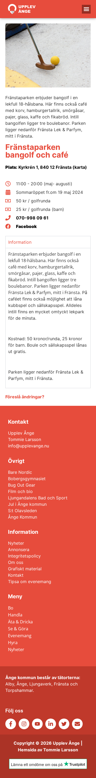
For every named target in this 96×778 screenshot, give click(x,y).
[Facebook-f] (10, 724)
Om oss (15, 562)
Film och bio (20, 491)
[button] (86, 9)
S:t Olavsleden (22, 510)
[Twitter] (64, 724)
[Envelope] (77, 724)
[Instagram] (24, 724)
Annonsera (18, 549)
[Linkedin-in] (50, 724)
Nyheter (16, 543)
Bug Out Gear (21, 485)
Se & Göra (18, 629)
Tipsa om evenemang (29, 581)
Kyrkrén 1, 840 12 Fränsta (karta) (46, 167)
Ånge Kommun (22, 517)
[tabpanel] (48, 318)
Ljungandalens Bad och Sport (37, 497)
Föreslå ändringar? (24, 396)
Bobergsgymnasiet (27, 478)
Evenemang (19, 636)
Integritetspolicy (24, 556)
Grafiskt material (25, 568)
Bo (10, 608)
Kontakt (15, 575)
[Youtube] (37, 724)
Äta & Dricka (20, 622)
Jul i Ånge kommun (27, 504)
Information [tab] (19, 242)
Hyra (13, 642)
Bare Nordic (20, 472)
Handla (15, 615)
